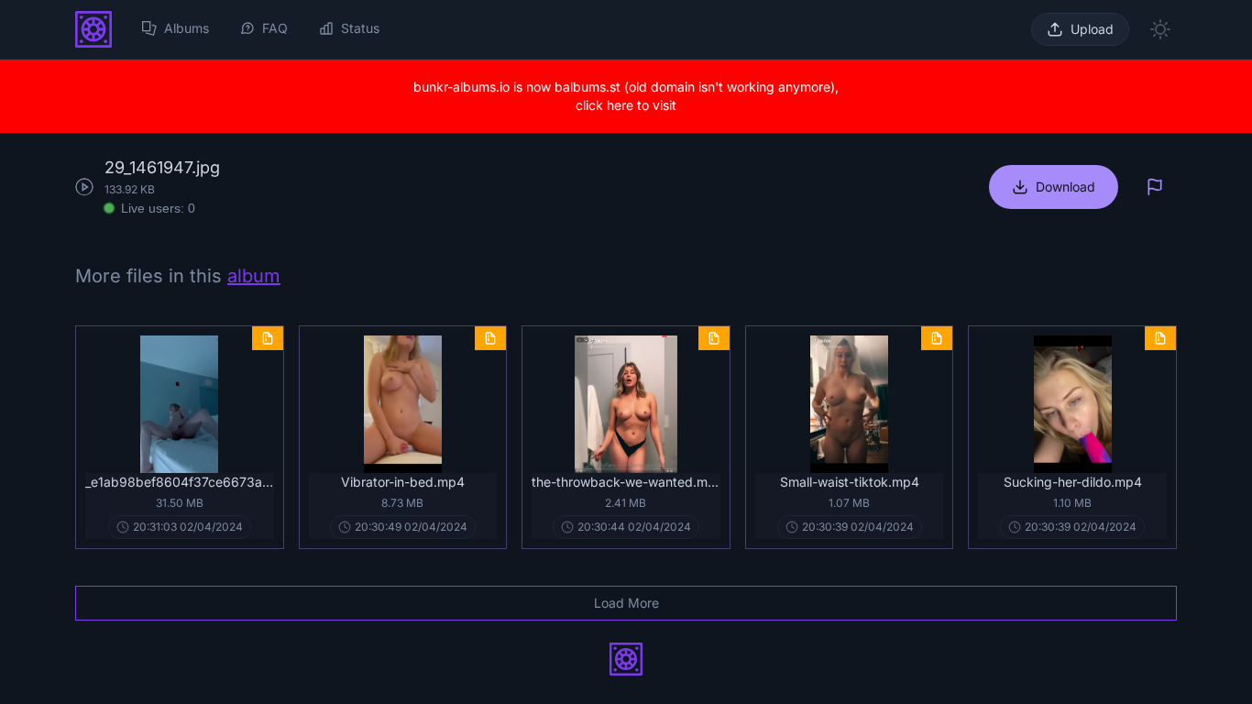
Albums (186, 28)
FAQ (275, 28)
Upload (1092, 29)
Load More (626, 602)
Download (1065, 186)
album (253, 276)
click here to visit (626, 105)
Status (360, 28)
